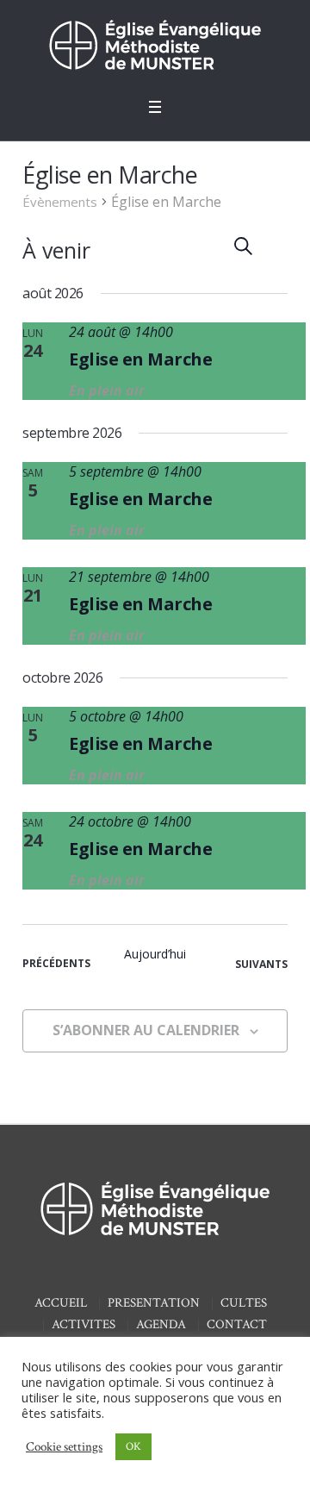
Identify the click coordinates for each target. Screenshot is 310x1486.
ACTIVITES (83, 1324)
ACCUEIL (60, 1303)
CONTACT (237, 1324)
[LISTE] (275, 246)
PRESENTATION (154, 1303)
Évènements (59, 201)
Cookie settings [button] (64, 1447)
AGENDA (161, 1324)
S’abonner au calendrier (146, 1030)
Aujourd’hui (155, 954)
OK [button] (133, 1446)
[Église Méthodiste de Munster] (155, 44)
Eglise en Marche (140, 359)
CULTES (243, 1303)
